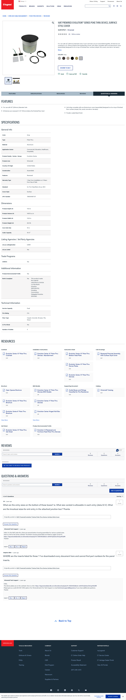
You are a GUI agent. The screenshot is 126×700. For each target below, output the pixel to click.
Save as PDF (73, 74)
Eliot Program (49, 665)
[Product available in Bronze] (63, 58)
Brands (47, 655)
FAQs (20, 660)
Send (62, 74)
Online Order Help (79, 655)
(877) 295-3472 (76, 670)
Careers (47, 670)
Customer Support (77, 650)
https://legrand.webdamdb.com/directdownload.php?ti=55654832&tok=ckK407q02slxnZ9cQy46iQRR (34, 537)
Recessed (47, 16)
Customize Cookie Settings (98, 696)
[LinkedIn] (65, 690)
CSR (46, 660)
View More (4, 420)
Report (24, 547)
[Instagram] (58, 690)
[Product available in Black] (72, 58)
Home (4, 16)
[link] (6, 450)
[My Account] (117, 6)
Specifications (36, 94)
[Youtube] (86, 690)
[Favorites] (114, 6)
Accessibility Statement (78, 665)
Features (12, 93)
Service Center (104, 655)
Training (21, 665)
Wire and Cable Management (17, 16)
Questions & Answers (109, 94)
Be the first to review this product (18, 465)
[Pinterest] (72, 690)
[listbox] (29, 48)
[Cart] (121, 6)
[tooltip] (119, 450)
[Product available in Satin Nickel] (68, 58)
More (59, 50)
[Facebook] (51, 690)
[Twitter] (79, 690)
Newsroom (48, 674)
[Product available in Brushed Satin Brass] (76, 58)
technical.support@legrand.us (67, 588)
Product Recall (76, 660)
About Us (48, 650)
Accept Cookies (113, 696)
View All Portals (102, 665)
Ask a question (116, 491)
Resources (61, 94)
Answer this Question (10, 524)
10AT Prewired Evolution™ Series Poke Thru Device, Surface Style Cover (37, 517)
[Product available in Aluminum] (59, 58)
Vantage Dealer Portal (106, 660)
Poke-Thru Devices (35, 16)
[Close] (123, 696)
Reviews (83, 94)
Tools (20, 650)
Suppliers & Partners (52, 679)
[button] (53, 22)
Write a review (76, 34)
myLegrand (101, 650)
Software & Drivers (25, 655)
